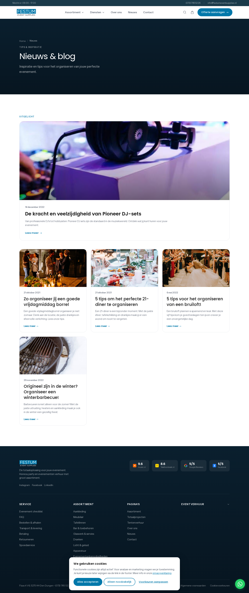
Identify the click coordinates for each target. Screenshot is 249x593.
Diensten (95, 12)
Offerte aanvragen (213, 12)
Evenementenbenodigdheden (90, 556)
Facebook (37, 485)
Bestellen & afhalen (30, 522)
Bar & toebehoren (83, 528)
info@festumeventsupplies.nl (222, 3)
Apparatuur (79, 550)
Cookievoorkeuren (220, 585)
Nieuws (132, 12)
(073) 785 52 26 (193, 3)
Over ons (116, 12)
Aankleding (79, 511)
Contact (148, 12)
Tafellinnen (79, 522)
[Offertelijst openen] (192, 12)
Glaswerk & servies (83, 533)
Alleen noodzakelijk (119, 582)
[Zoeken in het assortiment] (184, 12)
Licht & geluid (81, 545)
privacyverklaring (162, 573)
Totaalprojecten (136, 517)
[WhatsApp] (240, 584)
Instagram (24, 485)
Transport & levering (30, 528)
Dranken (78, 539)
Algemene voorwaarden (193, 585)
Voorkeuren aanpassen (153, 582)
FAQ (21, 517)
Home (22, 41)
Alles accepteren (87, 582)
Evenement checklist (31, 511)
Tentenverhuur (135, 522)
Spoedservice (27, 545)
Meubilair (78, 517)
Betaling (24, 533)
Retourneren (26, 539)
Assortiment (72, 12)
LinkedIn (48, 485)
